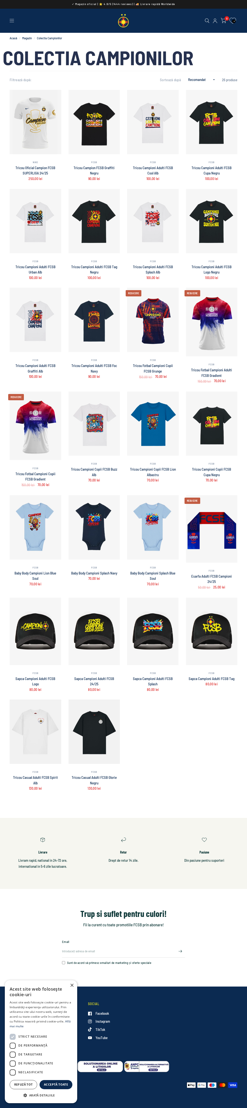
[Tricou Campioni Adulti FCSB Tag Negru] (94, 221)
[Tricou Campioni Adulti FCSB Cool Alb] (153, 122)
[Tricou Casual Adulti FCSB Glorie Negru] (94, 732)
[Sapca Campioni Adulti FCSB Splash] (153, 631)
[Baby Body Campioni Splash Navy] (94, 527)
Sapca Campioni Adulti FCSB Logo (35, 681)
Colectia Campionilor (49, 38)
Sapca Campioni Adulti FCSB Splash (153, 681)
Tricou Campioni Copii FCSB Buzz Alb (94, 472)
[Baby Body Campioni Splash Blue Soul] (153, 527)
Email (65, 942)
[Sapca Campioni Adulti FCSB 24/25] (94, 631)
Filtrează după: (21, 80)
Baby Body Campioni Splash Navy (94, 573)
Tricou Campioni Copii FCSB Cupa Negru (211, 472)
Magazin (27, 38)
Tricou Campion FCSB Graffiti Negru (94, 170)
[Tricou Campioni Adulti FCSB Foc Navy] (94, 320)
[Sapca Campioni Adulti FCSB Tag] (212, 631)
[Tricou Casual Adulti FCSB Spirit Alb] (35, 732)
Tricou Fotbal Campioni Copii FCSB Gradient (35, 476)
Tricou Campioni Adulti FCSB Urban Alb (35, 269)
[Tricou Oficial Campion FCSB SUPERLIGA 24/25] (35, 122)
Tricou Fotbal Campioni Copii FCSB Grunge (153, 368)
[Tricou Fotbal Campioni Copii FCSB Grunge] (153, 320)
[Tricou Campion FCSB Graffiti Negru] (94, 122)
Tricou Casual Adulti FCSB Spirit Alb (35, 780)
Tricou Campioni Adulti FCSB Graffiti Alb (35, 368)
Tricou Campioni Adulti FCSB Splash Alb (153, 269)
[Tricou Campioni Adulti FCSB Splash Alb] (153, 221)
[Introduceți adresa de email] (180, 951)
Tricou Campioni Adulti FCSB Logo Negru (212, 269)
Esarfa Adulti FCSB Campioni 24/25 (211, 579)
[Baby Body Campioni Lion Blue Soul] (35, 527)
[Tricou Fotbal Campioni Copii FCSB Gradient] (35, 426)
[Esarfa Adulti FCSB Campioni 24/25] (212, 529)
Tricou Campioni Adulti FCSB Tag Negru (94, 269)
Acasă (13, 38)
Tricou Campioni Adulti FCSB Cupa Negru (212, 170)
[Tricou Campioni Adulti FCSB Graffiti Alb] (35, 320)
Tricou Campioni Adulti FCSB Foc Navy (94, 368)
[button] (41, 1095)
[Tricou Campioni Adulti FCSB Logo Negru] (212, 221)
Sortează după (170, 80)
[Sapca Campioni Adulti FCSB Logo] (35, 631)
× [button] (72, 985)
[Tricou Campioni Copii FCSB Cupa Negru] (212, 424)
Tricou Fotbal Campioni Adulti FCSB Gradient (211, 373)
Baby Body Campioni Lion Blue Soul (35, 576)
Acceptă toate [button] (56, 1084)
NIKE (35, 162)
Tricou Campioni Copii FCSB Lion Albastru (153, 472)
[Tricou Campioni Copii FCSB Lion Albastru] (153, 424)
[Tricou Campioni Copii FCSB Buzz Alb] (94, 424)
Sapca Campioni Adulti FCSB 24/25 (94, 681)
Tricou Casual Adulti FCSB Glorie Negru (94, 780)
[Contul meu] (215, 21)
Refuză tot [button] (23, 1084)
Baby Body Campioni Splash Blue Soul (152, 576)
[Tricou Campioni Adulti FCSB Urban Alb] (35, 221)
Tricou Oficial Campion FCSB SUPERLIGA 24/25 (35, 170)
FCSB (94, 162)
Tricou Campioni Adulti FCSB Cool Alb (153, 170)
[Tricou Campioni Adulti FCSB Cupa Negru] (212, 122)
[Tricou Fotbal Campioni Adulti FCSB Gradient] (212, 322)
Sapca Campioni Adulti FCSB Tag (211, 678)
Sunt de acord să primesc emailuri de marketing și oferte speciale (109, 963)
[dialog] (41, 1041)
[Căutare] (207, 21)
